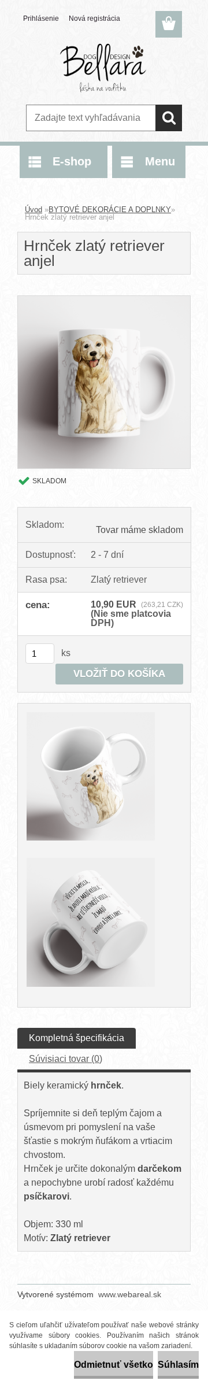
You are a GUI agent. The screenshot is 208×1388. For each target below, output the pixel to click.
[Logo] (103, 68)
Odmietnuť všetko (113, 1365)
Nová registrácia (94, 18)
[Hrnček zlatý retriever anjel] (104, 300)
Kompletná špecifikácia (76, 1038)
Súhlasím (178, 1365)
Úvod (33, 209)
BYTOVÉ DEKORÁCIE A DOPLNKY (110, 209)
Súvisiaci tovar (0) (65, 1059)
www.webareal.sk (129, 1294)
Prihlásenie (41, 18)
